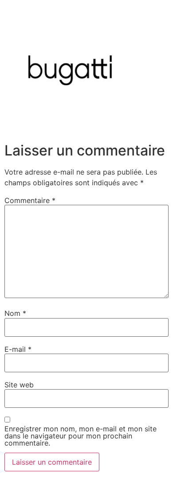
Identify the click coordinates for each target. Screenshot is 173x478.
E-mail (17, 349)
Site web (19, 384)
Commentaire (29, 200)
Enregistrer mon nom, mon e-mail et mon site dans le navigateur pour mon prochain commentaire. (80, 435)
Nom (15, 313)
